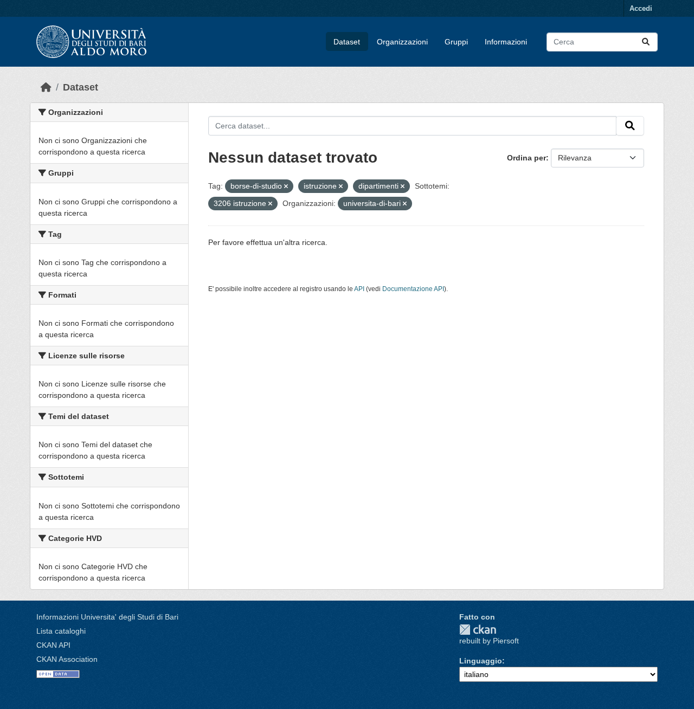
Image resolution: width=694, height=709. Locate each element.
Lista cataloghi (61, 631)
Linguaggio (480, 660)
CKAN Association (67, 659)
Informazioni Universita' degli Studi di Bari (107, 617)
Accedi (640, 8)
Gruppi (456, 41)
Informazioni (506, 41)
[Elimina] (286, 186)
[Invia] (646, 42)
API (359, 289)
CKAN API (53, 645)
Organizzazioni (402, 41)
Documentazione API (413, 289)
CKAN (477, 629)
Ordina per (526, 157)
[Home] (46, 87)
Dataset (346, 41)
